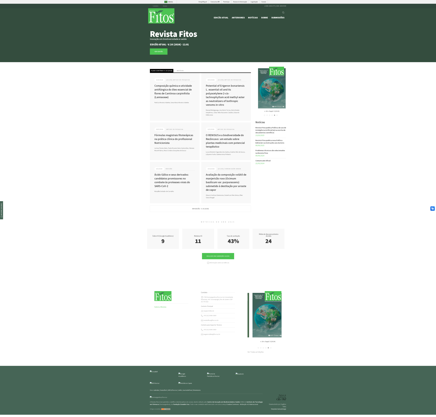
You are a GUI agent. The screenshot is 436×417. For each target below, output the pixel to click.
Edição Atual (221, 17)
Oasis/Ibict (163, 390)
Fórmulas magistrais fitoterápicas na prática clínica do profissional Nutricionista (173, 138)
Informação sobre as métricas (219, 263)
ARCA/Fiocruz (172, 390)
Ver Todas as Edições (256, 352)
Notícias (253, 17)
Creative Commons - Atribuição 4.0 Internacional (242, 404)
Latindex (156, 390)
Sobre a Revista (160, 307)
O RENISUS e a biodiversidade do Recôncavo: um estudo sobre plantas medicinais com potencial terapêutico (225, 140)
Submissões (277, 17)
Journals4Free (187, 390)
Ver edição (271, 94)
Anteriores (238, 17)
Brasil (170, 2)
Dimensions (197, 390)
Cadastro (155, 6)
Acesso (165, 6)
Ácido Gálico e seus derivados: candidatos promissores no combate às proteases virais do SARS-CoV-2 (172, 180)
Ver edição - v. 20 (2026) (200, 209)
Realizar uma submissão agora (218, 256)
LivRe (180, 390)
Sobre (264, 17)
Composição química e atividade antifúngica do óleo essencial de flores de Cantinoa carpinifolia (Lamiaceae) (173, 91)
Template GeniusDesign (278, 409)
